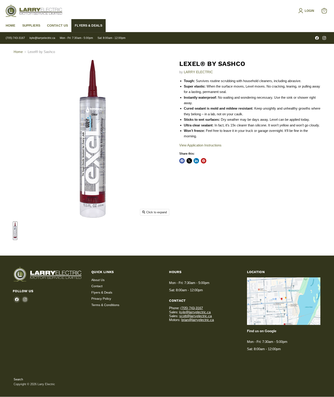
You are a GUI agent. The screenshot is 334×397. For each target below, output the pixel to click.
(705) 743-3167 (15, 38)
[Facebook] (317, 38)
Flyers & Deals (88, 25)
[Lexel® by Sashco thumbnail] (15, 231)
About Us (98, 280)
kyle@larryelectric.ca (42, 38)
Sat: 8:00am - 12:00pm (111, 38)
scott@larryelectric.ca (195, 316)
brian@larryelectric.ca (197, 320)
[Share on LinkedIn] (196, 160)
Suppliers (31, 25)
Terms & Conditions (105, 305)
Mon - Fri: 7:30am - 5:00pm (76, 38)
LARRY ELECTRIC (198, 72)
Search (18, 379)
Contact (96, 286)
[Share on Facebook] (182, 160)
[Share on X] (189, 160)
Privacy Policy (101, 298)
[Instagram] (324, 38)
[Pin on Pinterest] (203, 160)
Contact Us (57, 25)
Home (10, 25)
